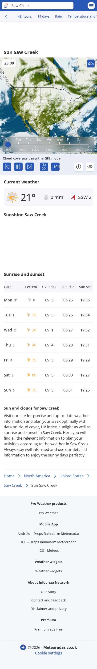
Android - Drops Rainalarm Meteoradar (49, 533)
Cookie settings (48, 653)
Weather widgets (48, 571)
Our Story (48, 591)
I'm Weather (48, 513)
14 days (43, 16)
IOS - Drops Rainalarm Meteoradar (48, 542)
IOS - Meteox (49, 550)
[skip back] (7, 167)
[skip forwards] (29, 167)
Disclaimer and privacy (49, 608)
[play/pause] (18, 167)
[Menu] (91, 5)
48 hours (25, 16)
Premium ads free (48, 629)
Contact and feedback (48, 600)
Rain (58, 16)
